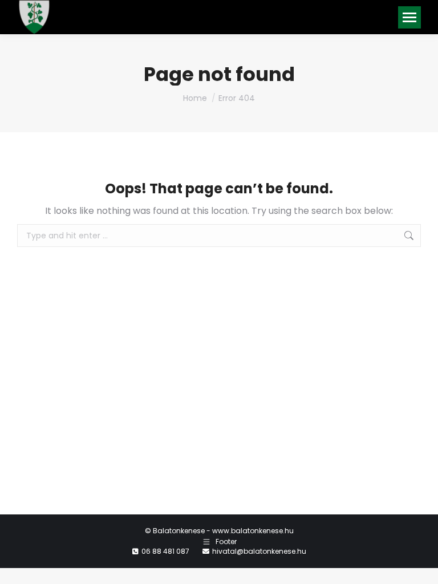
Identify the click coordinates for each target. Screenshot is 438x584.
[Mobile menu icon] (409, 17)
